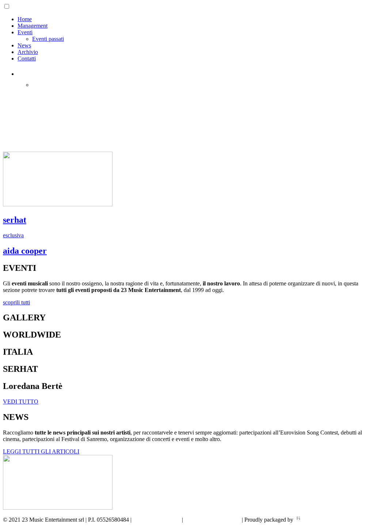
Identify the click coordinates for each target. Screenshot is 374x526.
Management (32, 26)
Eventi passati (48, 39)
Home (25, 19)
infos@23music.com (156, 520)
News (24, 45)
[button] (16, 302)
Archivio (28, 52)
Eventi (25, 32)
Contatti (27, 58)
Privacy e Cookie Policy (213, 520)
